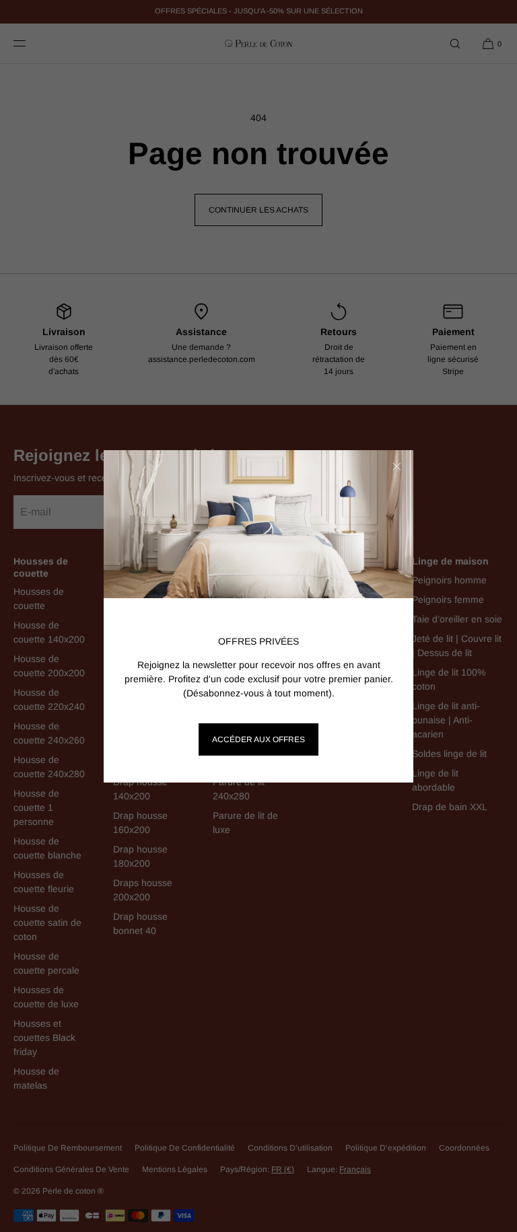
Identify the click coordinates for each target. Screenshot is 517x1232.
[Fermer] (396, 467)
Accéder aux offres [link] (258, 739)
